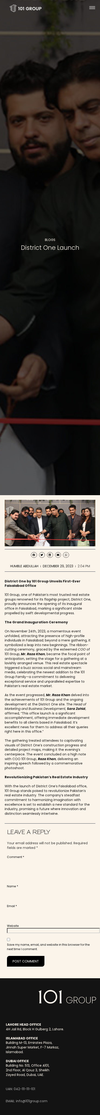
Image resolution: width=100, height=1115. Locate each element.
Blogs (50, 239)
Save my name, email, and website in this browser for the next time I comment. (48, 947)
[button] (92, 8)
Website (13, 926)
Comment (15, 857)
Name (12, 886)
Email (12, 906)
